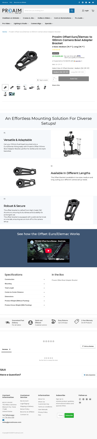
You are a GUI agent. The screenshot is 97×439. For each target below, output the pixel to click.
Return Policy (24, 409)
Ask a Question (90, 375)
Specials (48, 23)
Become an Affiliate (20, 2)
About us (5, 2)
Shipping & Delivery (26, 406)
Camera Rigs (36, 23)
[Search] (71, 10)
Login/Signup (24, 404)
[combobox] (46, 10)
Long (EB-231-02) (77, 72)
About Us (41, 399)
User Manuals (42, 409)
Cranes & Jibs (28, 18)
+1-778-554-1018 (8, 417)
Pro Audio (79, 18)
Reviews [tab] (5, 349)
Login (87, 11)
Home (4, 32)
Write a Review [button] (89, 346)
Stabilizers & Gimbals (10, 18)
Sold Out (73, 78)
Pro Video (6, 23)
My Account (24, 401)
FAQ (11, 2)
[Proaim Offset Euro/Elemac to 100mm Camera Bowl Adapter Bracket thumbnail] (5, 87)
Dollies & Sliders (44, 18)
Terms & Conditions (45, 407)
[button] (73, 61)
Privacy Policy (42, 412)
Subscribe (69, 415)
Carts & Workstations (62, 18)
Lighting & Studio (20, 23)
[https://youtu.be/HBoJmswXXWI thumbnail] (12, 94)
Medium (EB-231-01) (60, 72)
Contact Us (24, 415)
